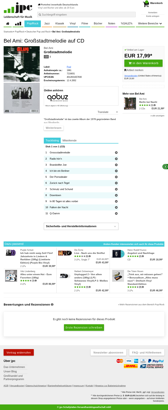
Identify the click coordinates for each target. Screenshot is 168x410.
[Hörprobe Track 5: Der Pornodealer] (116, 177)
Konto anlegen (152, 16)
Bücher (98, 23)
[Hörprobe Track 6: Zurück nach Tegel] (116, 183)
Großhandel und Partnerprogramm (14, 377)
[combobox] (86, 14)
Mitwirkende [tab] (70, 140)
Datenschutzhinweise (36, 385)
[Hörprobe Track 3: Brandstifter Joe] (116, 165)
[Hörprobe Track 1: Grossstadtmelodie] (116, 153)
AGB (6, 385)
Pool (69, 67)
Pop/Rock (32, 23)
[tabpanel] (81, 181)
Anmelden (152, 12)
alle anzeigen (158, 116)
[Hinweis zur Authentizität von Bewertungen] (155, 105)
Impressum (78, 385)
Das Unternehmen (14, 367)
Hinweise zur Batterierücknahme (110, 385)
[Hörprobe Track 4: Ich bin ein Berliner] (116, 171)
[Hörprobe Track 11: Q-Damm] (116, 214)
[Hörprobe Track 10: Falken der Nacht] (116, 208)
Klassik (59, 23)
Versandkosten (131, 76)
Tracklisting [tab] (52, 140)
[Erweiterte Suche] (133, 14)
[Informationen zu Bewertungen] (52, 304)
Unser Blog (10, 371)
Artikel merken (134, 70)
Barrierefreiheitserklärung (60, 385)
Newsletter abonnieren (108, 352)
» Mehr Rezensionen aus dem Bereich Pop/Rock (141, 304)
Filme (85, 23)
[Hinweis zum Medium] (50, 56)
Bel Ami (48, 48)
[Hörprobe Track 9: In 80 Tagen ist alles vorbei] (116, 202)
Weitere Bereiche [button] (148, 23)
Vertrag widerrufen (19, 352)
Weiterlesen (54, 128)
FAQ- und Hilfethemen (146, 352)
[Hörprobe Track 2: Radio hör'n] (116, 159)
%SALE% (126, 23)
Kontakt (89, 385)
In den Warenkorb (145, 63)
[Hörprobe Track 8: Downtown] (116, 195)
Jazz (47, 23)
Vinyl (73, 23)
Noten (111, 23)
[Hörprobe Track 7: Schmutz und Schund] (116, 189)
